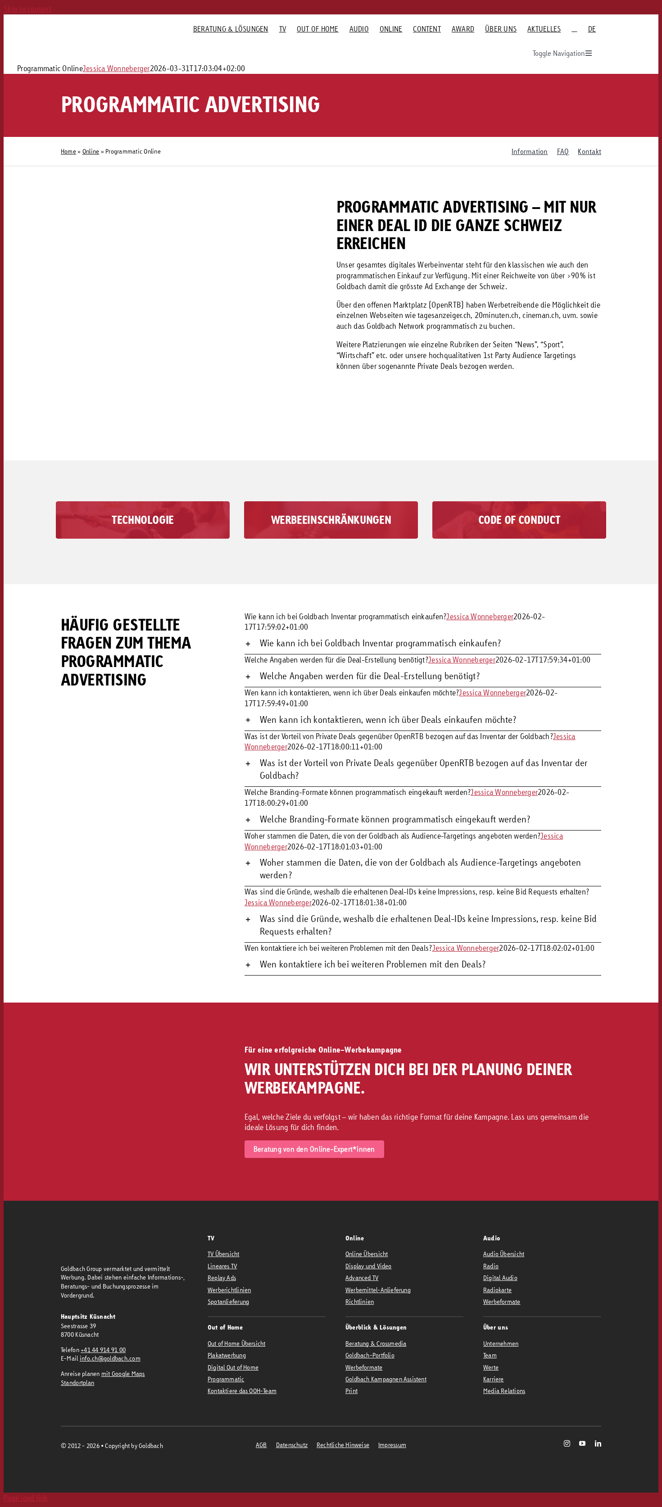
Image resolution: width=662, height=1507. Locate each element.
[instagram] (567, 1443)
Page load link (26, 1497)
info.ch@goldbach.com (110, 1358)
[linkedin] (598, 1443)
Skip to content (27, 9)
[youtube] (582, 1443)
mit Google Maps (123, 1373)
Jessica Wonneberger (116, 68)
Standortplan (77, 1382)
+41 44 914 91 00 (103, 1349)
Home (68, 151)
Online (91, 151)
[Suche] (574, 29)
